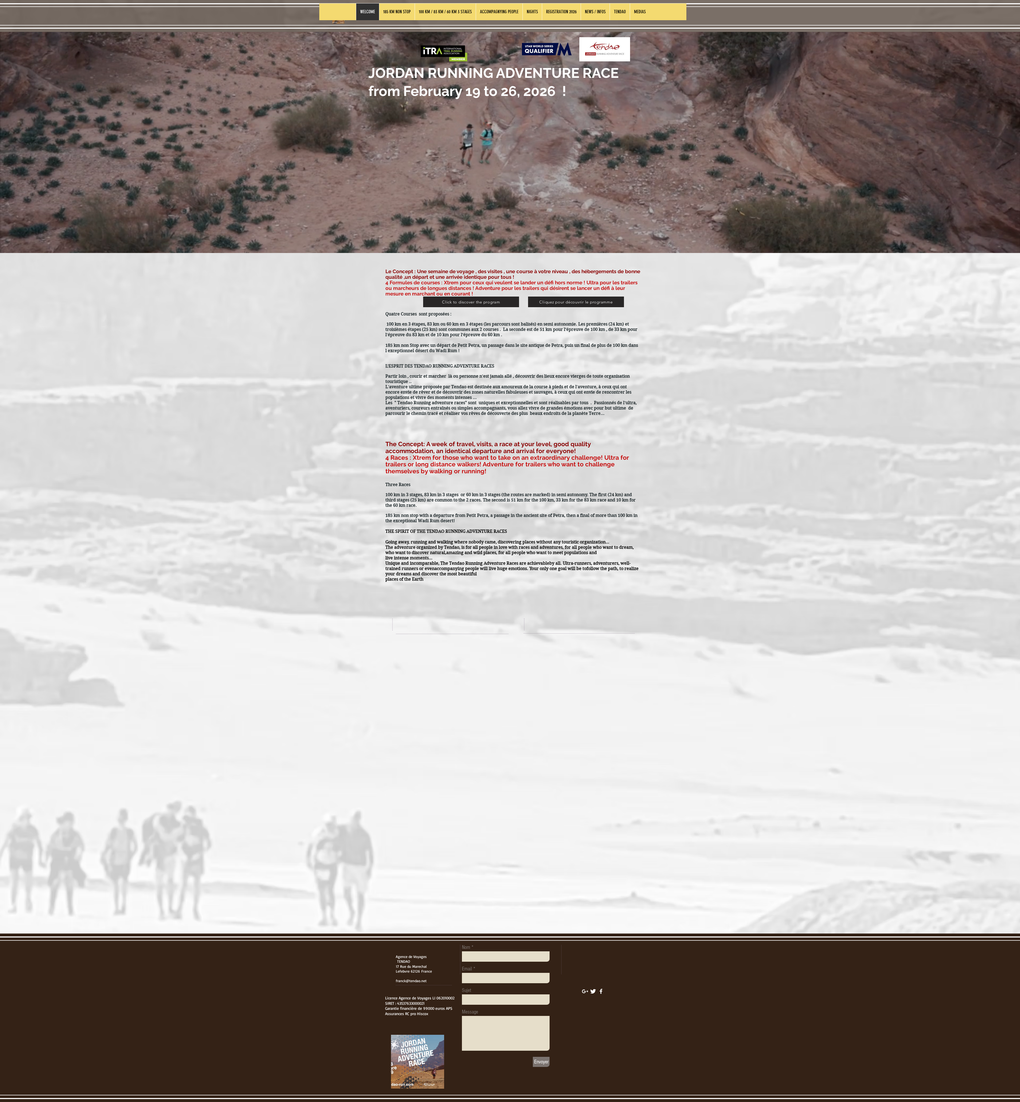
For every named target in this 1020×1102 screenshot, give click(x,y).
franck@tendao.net (411, 980)
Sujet (466, 990)
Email (467, 969)
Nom (466, 947)
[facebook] (601, 991)
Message (470, 1012)
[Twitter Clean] (593, 991)
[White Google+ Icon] (585, 991)
